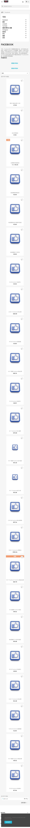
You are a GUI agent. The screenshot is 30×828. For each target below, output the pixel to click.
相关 (15, 73)
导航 (4, 17)
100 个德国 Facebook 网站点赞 (15, 758)
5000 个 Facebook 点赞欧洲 (15, 550)
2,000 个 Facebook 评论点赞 (15, 312)
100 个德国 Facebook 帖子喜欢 (15, 460)
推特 (3, 22)
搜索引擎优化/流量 (7, 28)
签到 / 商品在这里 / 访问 (15, 103)
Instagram (5, 30)
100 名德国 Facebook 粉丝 (15, 609)
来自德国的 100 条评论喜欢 (15, 639)
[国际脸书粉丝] (15, 66)
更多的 (4, 32)
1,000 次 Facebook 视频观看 (15, 729)
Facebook (5, 20)
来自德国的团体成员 (15, 192)
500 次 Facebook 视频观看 (15, 341)
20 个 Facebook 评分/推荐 (15, 431)
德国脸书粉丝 (14, 63)
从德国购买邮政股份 (15, 163)
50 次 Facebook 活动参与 (15, 282)
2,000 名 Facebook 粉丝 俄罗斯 (15, 520)
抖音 (3, 38)
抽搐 (3, 36)
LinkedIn (4, 24)
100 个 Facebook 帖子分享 (15, 490)
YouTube (4, 26)
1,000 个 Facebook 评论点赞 (15, 699)
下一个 (26, 799)
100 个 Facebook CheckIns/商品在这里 (15, 580)
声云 (3, 34)
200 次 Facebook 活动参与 (15, 669)
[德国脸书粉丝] (15, 61)
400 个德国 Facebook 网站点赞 (15, 371)
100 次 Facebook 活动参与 (15, 788)
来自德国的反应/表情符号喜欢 (15, 222)
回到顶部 (24, 803)
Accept (8, 822)
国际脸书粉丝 (14, 68)
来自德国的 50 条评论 (15, 252)
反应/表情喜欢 (15, 133)
